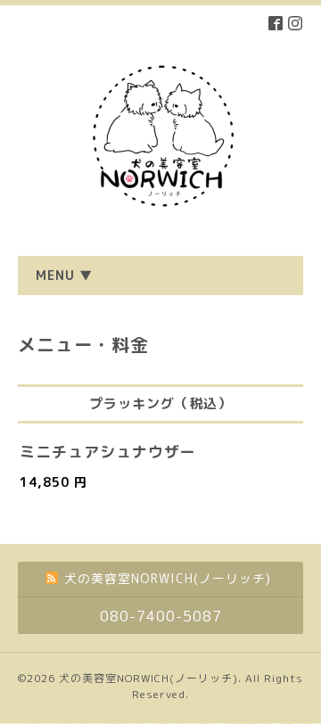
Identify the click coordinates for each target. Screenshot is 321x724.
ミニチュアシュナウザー (108, 451)
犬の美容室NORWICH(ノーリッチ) (148, 678)
